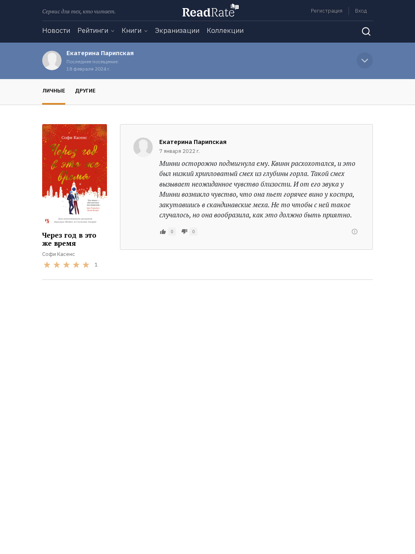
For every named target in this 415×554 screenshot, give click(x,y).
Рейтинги (92, 30)
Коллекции (225, 30)
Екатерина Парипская (100, 53)
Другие (85, 90)
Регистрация (326, 10)
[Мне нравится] (163, 231)
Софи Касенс (58, 254)
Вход (361, 10)
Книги (131, 30)
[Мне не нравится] (184, 231)
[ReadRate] (210, 10)
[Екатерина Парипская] (52, 60)
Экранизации (177, 30)
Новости (56, 30)
